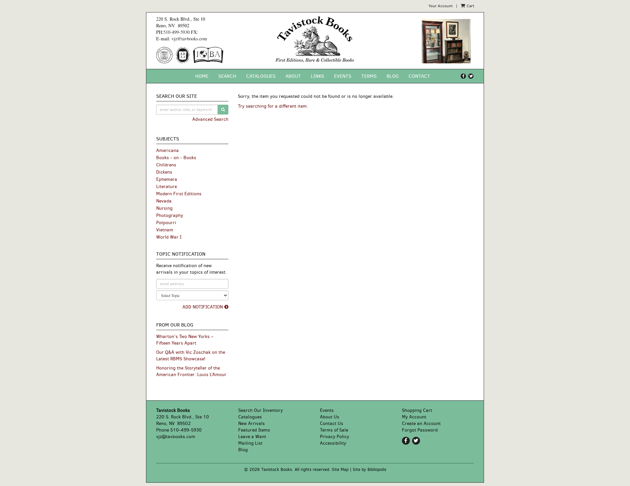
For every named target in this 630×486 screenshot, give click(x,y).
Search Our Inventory (260, 410)
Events (342, 76)
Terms (369, 76)
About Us (329, 417)
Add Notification (202, 307)
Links (317, 76)
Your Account (440, 6)
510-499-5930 (176, 32)
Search (227, 76)
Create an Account (421, 423)
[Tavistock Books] (315, 39)
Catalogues (261, 76)
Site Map (340, 469)
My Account (414, 417)
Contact (419, 76)
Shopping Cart (417, 410)
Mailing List (250, 443)
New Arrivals (251, 423)
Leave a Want (252, 436)
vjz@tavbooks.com (189, 38)
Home (201, 76)
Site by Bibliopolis (369, 469)
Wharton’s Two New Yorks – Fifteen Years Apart (184, 339)
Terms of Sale (334, 430)
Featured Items (254, 430)
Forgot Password (420, 430)
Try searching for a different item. (273, 106)
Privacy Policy (334, 436)
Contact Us (331, 423)
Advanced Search (210, 119)
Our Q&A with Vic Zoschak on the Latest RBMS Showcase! (190, 355)
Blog (393, 76)
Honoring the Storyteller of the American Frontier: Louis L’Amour (191, 371)
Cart (470, 6)
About (293, 76)
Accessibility (333, 443)
